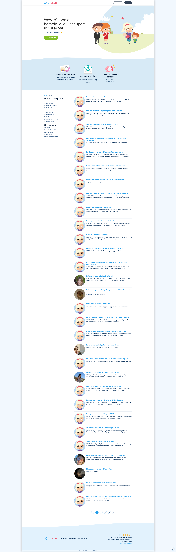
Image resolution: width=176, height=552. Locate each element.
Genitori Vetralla (48, 107)
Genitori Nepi (47, 117)
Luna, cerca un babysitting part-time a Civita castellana (106, 166)
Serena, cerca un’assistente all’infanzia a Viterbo (103, 221)
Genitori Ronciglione (49, 114)
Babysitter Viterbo (48, 132)
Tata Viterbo (47, 127)
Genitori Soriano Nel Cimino (51, 119)
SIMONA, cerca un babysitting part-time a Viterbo (104, 111)
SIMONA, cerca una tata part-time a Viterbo (102, 124)
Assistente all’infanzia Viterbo (51, 130)
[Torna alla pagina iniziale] (51, 2)
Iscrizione (128, 2)
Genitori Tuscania (48, 112)
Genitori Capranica (49, 121)
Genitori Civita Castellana (50, 105)
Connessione (118, 2)
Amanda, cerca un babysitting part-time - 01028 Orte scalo (107, 193)
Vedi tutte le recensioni (126, 543)
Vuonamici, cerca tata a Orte (96, 97)
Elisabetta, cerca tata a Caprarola (98, 207)
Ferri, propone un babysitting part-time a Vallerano (104, 152)
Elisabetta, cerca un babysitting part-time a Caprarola (105, 180)
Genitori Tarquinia (48, 103)
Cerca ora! (52, 38)
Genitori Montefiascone (50, 110)
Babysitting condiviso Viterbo (51, 136)
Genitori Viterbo (48, 101)
